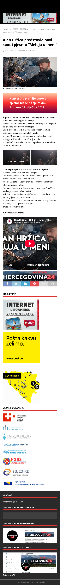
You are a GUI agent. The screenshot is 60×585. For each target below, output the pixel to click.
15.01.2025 (9, 50)
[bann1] (30, 18)
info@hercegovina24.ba (13, 501)
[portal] (30, 276)
